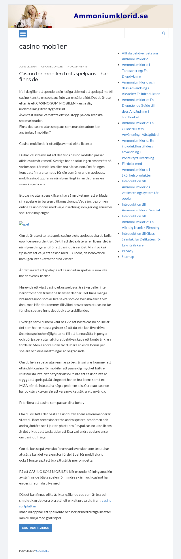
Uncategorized (52, 66)
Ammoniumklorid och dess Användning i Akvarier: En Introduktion (141, 88)
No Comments (77, 66)
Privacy (127, 251)
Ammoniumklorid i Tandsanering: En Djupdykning (136, 70)
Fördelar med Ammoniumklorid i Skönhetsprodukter (136, 169)
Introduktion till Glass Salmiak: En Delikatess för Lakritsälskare (141, 239)
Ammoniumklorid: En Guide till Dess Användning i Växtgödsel (140, 128)
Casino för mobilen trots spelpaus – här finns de (63, 76)
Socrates (42, 550)
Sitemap (128, 256)
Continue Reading (35, 527)
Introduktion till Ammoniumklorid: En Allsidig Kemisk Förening (140, 222)
